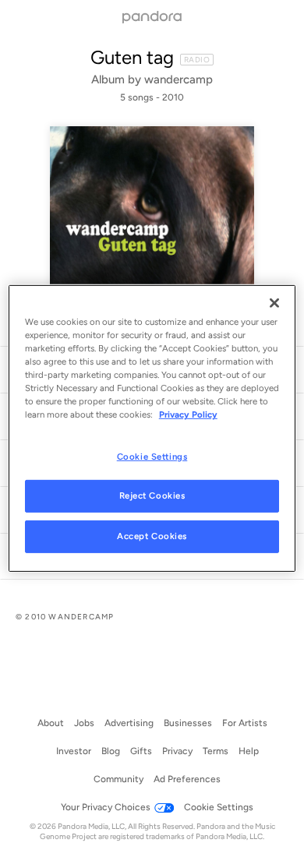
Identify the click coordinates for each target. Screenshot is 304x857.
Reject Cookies (152, 495)
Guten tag (132, 57)
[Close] (274, 303)
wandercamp (178, 79)
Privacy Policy (188, 414)
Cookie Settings (152, 455)
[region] (152, 428)
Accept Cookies (152, 536)
